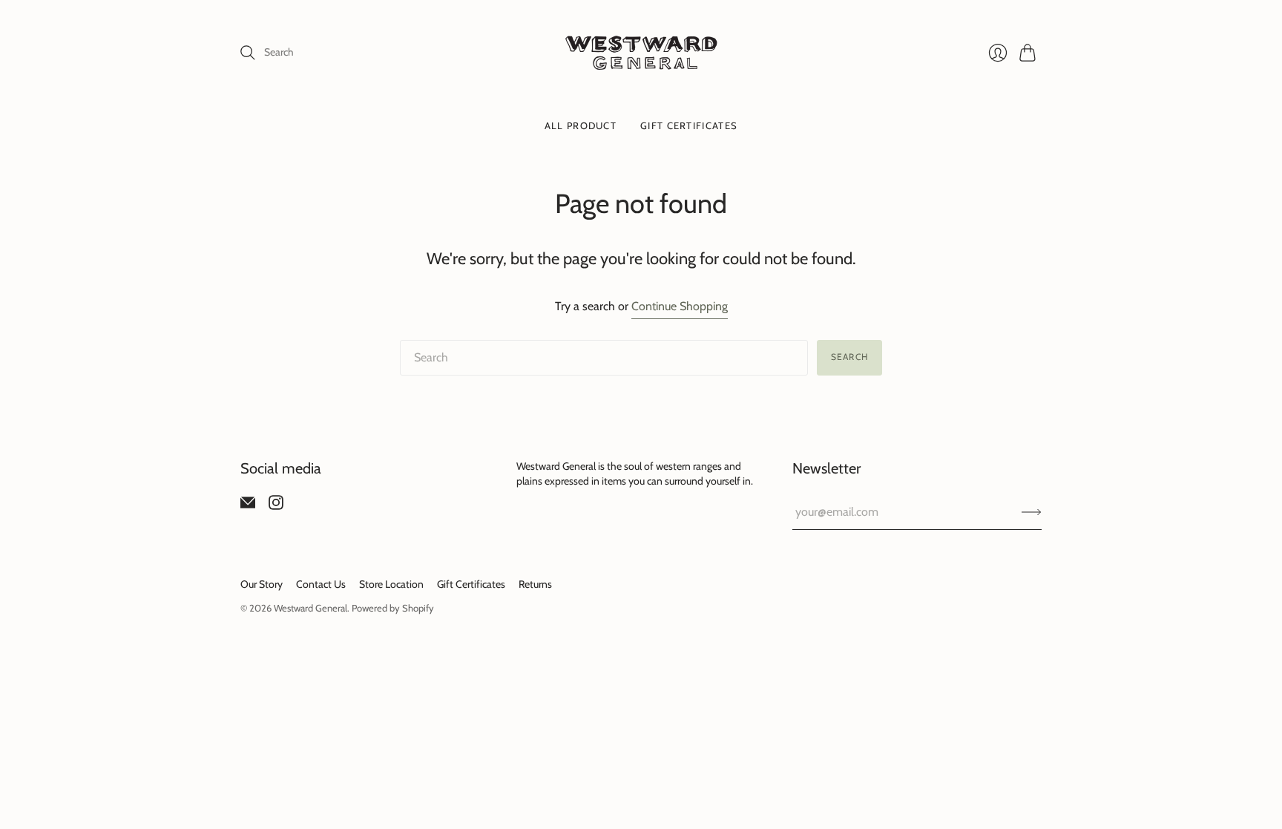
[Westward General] (641, 53)
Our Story (261, 584)
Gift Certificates (688, 125)
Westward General (310, 608)
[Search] (247, 52)
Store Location (391, 584)
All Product (581, 125)
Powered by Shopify (393, 608)
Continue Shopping (679, 306)
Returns (535, 584)
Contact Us (321, 584)
